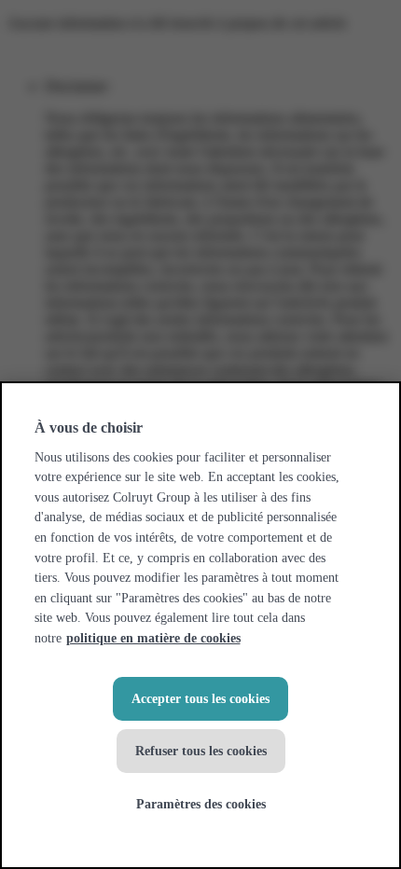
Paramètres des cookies (201, 803)
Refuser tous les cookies (201, 750)
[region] (200, 625)
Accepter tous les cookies (200, 698)
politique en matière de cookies (153, 637)
